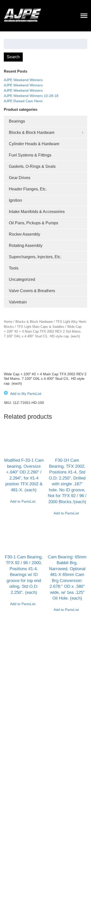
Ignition (15, 200)
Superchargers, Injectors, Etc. (35, 257)
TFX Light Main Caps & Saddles (40, 327)
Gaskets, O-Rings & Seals (32, 166)
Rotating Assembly (25, 245)
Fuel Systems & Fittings (30, 155)
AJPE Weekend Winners (23, 80)
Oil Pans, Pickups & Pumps (33, 223)
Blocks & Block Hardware (32, 132)
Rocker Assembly (24, 234)
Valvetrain (18, 302)
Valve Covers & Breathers (32, 291)
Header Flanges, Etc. (28, 189)
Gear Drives (19, 178)
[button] (22, 393)
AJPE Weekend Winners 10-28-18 (31, 96)
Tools (13, 268)
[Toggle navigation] (83, 15)
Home (8, 322)
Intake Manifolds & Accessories (37, 211)
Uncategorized (22, 279)
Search (13, 57)
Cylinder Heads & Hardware (34, 144)
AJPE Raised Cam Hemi (23, 101)
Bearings (17, 121)
